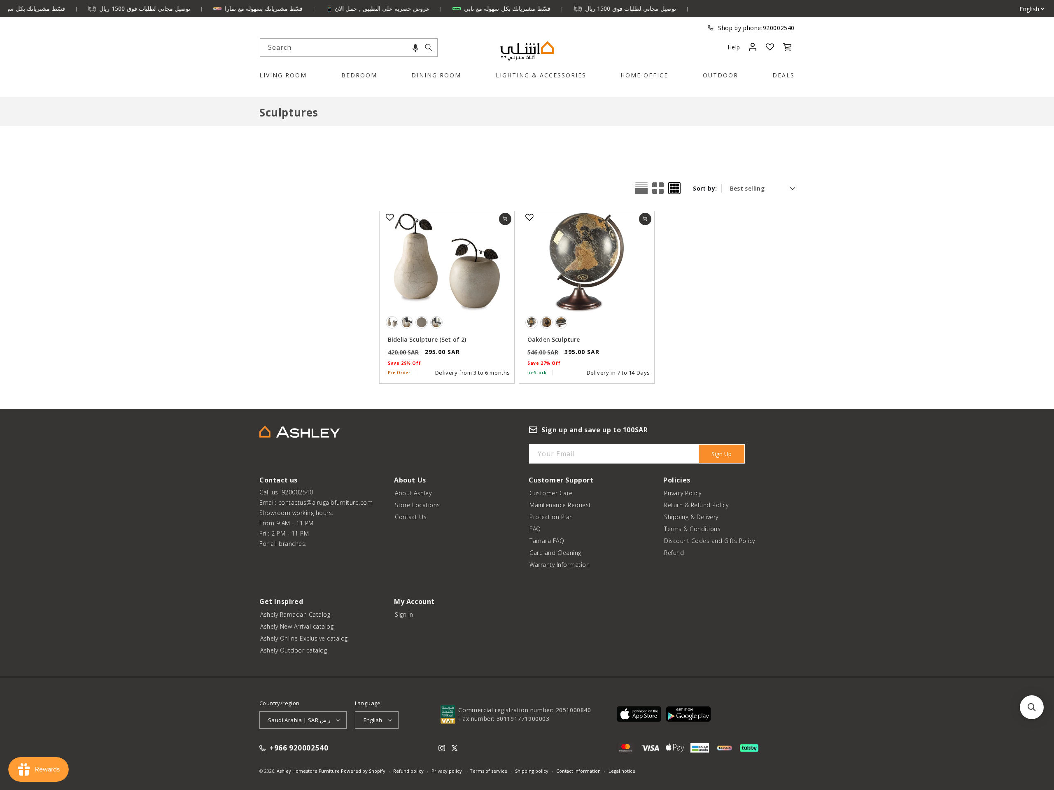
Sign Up (721, 454)
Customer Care (551, 493)
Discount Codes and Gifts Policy (709, 541)
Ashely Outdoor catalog (293, 650)
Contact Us (411, 517)
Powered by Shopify (363, 771)
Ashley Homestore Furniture (308, 771)
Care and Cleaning (555, 553)
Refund (674, 553)
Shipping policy (531, 771)
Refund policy (408, 771)
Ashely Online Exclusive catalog (304, 638)
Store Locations (417, 505)
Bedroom (359, 75)
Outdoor (720, 75)
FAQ (535, 529)
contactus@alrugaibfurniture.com (325, 502)
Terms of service (488, 771)
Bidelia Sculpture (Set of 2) (427, 339)
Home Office (644, 75)
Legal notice (622, 771)
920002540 (779, 28)
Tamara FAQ (546, 541)
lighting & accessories (541, 75)
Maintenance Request (560, 505)
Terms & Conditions (692, 529)
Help (734, 47)
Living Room (283, 75)
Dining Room (436, 75)
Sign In (404, 614)
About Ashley (413, 493)
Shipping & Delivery (691, 517)
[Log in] (752, 47)
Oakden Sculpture (553, 339)
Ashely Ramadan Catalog (295, 614)
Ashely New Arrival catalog (296, 626)
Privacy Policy (682, 493)
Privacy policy (446, 771)
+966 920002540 (299, 748)
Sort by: (705, 188)
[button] (415, 47)
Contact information (578, 771)
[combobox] (349, 47)
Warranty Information (559, 565)
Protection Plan (551, 517)
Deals (783, 75)
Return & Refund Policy (696, 505)
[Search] (429, 47)
